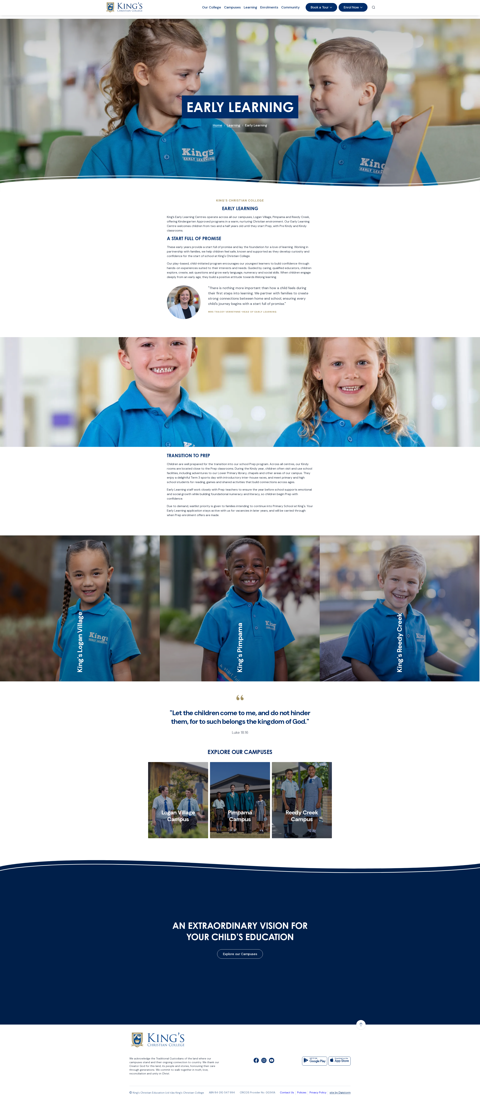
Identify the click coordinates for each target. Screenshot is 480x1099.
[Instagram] (264, 1061)
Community (290, 7)
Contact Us (287, 1092)
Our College (211, 7)
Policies (301, 1092)
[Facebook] (256, 1061)
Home (217, 125)
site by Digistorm (340, 1092)
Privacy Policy (318, 1092)
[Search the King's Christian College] (373, 7)
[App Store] (339, 1061)
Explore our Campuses (240, 954)
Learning (250, 7)
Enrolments (269, 7)
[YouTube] (271, 1061)
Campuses (232, 7)
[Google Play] (314, 1061)
